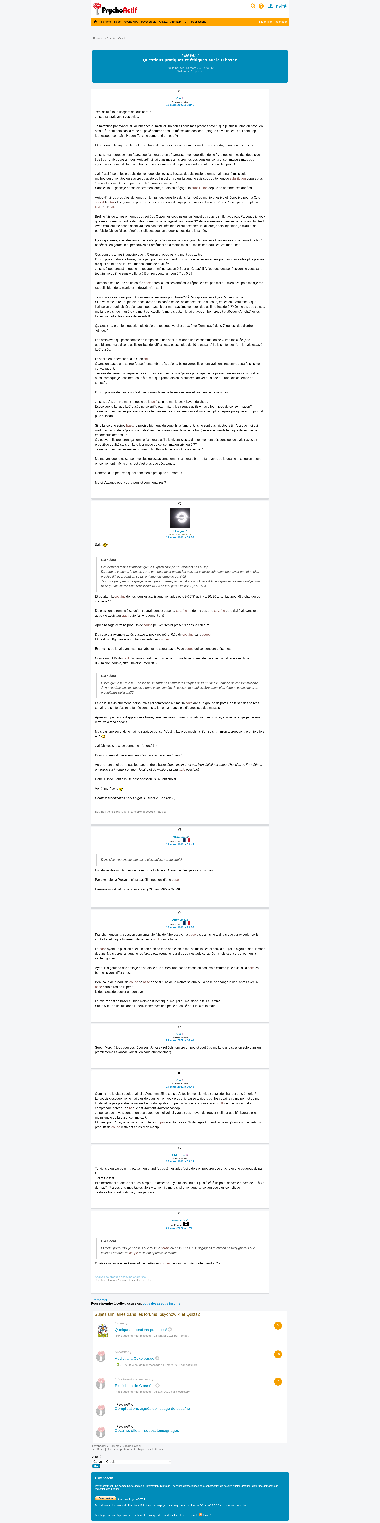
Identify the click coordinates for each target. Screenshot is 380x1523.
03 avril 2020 (162, 1391)
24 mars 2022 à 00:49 (180, 1086)
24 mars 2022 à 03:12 (180, 1161)
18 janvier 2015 (163, 1335)
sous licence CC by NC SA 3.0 (201, 1505)
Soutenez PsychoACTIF (130, 1499)
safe (182, 769)
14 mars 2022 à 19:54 (180, 927)
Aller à (96, 1456)
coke (189, 703)
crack (125, 615)
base (147, 283)
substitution (238, 178)
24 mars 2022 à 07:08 (180, 1228)
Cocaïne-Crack (116, 38)
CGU (182, 1515)
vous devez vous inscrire (161, 1303)
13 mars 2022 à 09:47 (180, 844)
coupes (164, 639)
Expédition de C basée (135, 1386)
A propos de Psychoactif (131, 1515)
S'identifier (265, 21)
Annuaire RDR (179, 21)
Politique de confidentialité (162, 1515)
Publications (198, 21)
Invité (280, 6)
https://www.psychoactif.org (162, 1505)
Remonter (99, 1300)
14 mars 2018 (171, 1364)
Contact (192, 1515)
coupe (148, 625)
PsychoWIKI (130, 21)
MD (112, 207)
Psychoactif (99, 1445)
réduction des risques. (107, 1488)
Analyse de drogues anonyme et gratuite (120, 1276)
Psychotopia (148, 21)
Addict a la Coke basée (134, 1358)
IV (130, 1108)
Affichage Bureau (105, 1515)
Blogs (117, 21)
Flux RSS (208, 1515)
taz (112, 202)
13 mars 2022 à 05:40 (180, 104)
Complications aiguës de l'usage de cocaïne (152, 1408)
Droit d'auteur (102, 1505)
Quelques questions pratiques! (141, 1330)
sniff (146, 359)
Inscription (281, 21)
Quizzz (163, 21)
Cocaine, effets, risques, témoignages (147, 1430)
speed (99, 202)
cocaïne (119, 596)
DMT (98, 207)
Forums (106, 21)
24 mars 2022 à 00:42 (180, 1040)
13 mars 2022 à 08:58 (180, 537)
